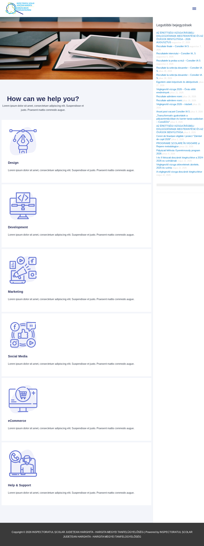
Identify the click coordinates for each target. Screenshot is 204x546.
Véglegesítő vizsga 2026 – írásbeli (174, 104)
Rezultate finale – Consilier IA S (172, 46)
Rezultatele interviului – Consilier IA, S (176, 53)
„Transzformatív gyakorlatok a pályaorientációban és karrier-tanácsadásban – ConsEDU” (179, 118)
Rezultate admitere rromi (169, 96)
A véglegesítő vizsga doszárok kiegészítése (179, 171)
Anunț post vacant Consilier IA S (173, 111)
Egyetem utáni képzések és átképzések (177, 82)
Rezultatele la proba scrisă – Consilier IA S (178, 60)
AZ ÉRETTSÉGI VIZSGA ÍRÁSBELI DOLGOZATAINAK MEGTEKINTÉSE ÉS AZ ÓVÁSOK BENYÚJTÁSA (179, 129)
